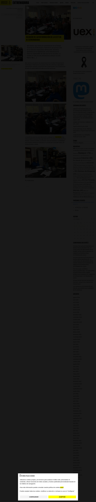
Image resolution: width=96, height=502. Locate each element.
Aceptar (62, 497)
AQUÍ (61, 487)
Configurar (33, 497)
